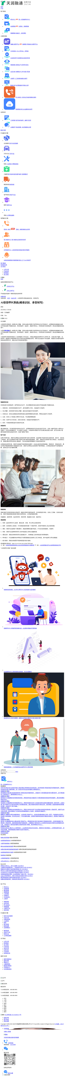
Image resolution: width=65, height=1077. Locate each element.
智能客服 (18, 109)
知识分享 (13, 298)
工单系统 (13, 120)
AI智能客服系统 (5, 858)
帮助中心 (6, 962)
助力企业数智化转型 (26, 109)
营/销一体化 (7, 229)
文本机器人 (13, 51)
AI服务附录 (7, 964)
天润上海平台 (10, 290)
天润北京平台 (10, 286)
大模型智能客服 (5, 843)
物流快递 (11, 184)
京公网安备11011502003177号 (13, 1014)
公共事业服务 (10, 215)
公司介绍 (6, 269)
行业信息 (6, 271)
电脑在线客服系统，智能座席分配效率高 (12, 879)
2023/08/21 (26, 870)
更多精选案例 (4, 833)
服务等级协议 (7, 959)
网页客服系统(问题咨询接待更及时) (10, 877)
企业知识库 (13, 58)
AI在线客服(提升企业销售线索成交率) (50, 545)
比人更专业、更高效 (23, 51)
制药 (20, 174)
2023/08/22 (21, 865)
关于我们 (3, 266)
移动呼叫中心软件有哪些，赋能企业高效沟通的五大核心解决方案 (22, 718)
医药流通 (15, 174)
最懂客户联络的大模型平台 (30, 44)
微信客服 (6, 890)
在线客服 (13, 26)
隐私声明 (6, 1017)
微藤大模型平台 (14, 44)
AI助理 (12, 78)
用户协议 (6, 1019)
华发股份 (3, 803)
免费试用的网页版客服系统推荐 (9, 849)
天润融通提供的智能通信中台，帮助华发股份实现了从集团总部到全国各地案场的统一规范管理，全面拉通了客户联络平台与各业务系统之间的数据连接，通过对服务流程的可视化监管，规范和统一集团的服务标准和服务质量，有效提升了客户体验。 (32, 804)
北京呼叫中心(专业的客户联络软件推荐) (12, 872)
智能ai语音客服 (5, 837)
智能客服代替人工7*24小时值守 (22, 260)
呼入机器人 (19, 97)
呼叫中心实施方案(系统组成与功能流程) (12, 870)
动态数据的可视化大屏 (22, 85)
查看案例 (3, 791)
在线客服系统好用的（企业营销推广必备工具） (14, 874)
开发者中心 (7, 967)
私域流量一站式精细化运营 (23, 127)
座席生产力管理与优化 (22, 64)
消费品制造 (15, 164)
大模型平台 (7, 908)
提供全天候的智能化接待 (29, 97)
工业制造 (9, 164)
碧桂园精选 (4, 792)
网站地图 (6, 1021)
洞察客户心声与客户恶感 (23, 71)
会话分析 (13, 71)
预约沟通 (10, 1073)
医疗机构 (10, 174)
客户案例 (3, 263)
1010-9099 (13, 1044)
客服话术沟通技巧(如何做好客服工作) (11, 869)
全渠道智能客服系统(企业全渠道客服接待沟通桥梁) (20, 545)
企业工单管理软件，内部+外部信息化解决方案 (14, 875)
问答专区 (6, 949)
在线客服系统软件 (6, 840)
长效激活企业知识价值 (23, 58)
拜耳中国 (3, 787)
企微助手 (13, 127)
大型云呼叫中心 (5, 861)
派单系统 (6, 910)
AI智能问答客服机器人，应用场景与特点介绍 (13, 867)
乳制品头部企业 (5, 828)
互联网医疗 (25, 174)
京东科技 (3, 809)
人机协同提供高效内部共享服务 (20, 250)
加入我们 (6, 274)
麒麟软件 (3, 814)
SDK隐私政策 (7, 969)
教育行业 (9, 205)
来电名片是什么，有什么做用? (9, 865)
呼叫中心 (13, 19)
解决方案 (3, 130)
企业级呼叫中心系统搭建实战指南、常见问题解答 (18, 671)
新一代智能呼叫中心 (24, 19)
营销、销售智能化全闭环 (23, 229)
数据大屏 (13, 85)
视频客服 (13, 33)
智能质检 (13, 64)
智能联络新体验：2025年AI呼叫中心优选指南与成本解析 (20, 589)
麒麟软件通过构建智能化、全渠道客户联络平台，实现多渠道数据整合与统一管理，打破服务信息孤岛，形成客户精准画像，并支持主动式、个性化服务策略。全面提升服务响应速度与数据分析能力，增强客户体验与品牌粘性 (32, 816)
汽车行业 (11, 153)
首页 (2, 6)
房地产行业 (12, 194)
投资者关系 (4, 265)
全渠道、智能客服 (24, 26)
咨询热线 (10, 1043)
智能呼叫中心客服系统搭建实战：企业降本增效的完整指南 (20, 628)
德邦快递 (3, 797)
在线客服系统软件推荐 (7, 852)
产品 (2, 8)
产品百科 (6, 951)
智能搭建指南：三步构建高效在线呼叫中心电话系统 (18, 767)
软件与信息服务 (13, 143)
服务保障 (6, 960)
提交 (17, 771)
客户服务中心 (7, 239)
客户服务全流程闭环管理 (19, 239)
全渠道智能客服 (8, 260)
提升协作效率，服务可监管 (23, 120)
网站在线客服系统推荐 (7, 846)
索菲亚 (2, 821)
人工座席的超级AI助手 (21, 78)
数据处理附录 (7, 965)
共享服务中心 (7, 250)
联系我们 (6, 272)
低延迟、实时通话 (21, 33)
